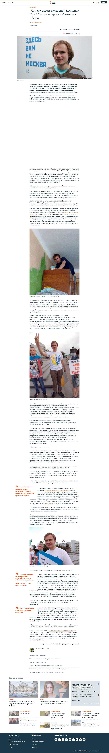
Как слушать (35, 739)
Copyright (34, 747)
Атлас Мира (23, 719)
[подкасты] (98, 2)
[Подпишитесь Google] (55, 739)
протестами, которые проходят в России (61, 630)
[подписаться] (84, 739)
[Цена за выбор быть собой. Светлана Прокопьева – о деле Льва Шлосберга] (54, 689)
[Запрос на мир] (14, 713)
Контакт (11, 747)
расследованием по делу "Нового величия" (57, 490)
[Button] (63, 29)
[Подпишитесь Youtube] (66, 739)
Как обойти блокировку (38, 741)
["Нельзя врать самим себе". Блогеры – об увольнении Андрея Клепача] (45, 713)
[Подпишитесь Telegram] (70, 739)
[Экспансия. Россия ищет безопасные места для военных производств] (14, 721)
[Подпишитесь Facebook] (59, 739)
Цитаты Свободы (55, 711)
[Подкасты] (80, 739)
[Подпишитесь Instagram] (73, 739)
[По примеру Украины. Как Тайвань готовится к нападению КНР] (45, 725)
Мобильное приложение (15, 739)
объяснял (62, 417)
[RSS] (77, 739)
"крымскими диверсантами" (50, 308)
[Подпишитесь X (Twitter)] (63, 739)
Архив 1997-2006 (13, 744)
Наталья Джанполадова (36, 22)
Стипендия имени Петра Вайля (17, 741)
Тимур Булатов (49, 503)
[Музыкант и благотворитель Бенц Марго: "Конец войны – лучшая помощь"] (23, 689)
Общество (33, 7)
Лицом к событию (25, 711)
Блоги (42, 699)
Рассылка (34, 744)
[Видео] (94, 2)
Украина (11, 699)
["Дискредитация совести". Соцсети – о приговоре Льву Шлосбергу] (76, 713)
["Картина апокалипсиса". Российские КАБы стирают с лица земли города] (76, 723)
